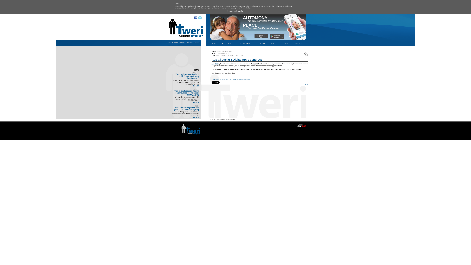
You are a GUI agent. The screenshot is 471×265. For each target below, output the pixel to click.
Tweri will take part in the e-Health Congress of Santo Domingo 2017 (187, 76)
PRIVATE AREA (169, 42)
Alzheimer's (227, 43)
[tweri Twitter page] (200, 17)
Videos (262, 43)
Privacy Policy (245, 8)
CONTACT (182, 42)
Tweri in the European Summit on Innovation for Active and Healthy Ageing (186, 93)
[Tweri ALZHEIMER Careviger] (191, 129)
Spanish (175, 42)
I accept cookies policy (235, 11)
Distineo (300, 125)
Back (306, 85)
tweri (213, 43)
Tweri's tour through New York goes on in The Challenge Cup (186, 108)
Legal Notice (220, 120)
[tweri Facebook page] (195, 17)
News (273, 43)
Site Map (189, 42)
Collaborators (246, 43)
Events (285, 43)
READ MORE (196, 86)
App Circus (215, 64)
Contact (298, 43)
